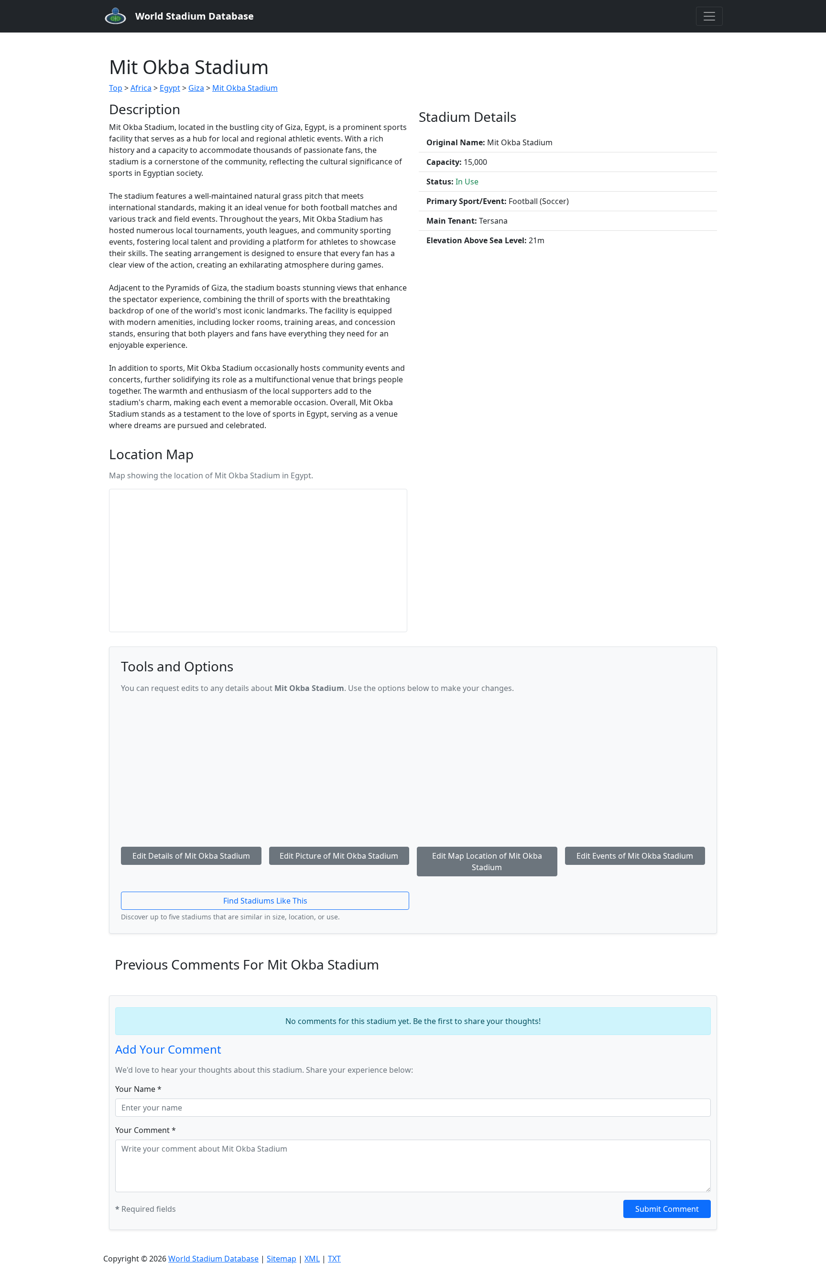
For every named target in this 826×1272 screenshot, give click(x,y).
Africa (141, 88)
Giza (196, 88)
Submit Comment (667, 1209)
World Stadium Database (213, 1258)
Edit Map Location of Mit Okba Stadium (487, 862)
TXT (334, 1258)
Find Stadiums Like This (265, 900)
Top (115, 88)
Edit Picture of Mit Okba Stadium (339, 856)
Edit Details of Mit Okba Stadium (191, 856)
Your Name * (138, 1089)
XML (312, 1258)
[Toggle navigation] (709, 16)
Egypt (170, 88)
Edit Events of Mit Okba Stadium (634, 856)
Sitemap (281, 1258)
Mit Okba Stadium (245, 88)
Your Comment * (145, 1130)
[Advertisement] (413, 768)
